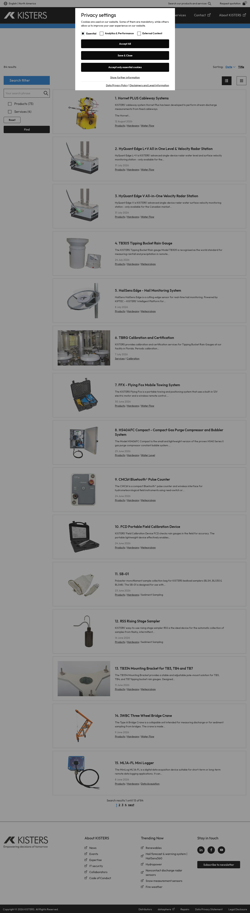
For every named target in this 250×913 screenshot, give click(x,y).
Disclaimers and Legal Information (149, 85)
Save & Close (125, 55)
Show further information (125, 77)
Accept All (125, 43)
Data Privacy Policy (117, 85)
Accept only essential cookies (125, 67)
